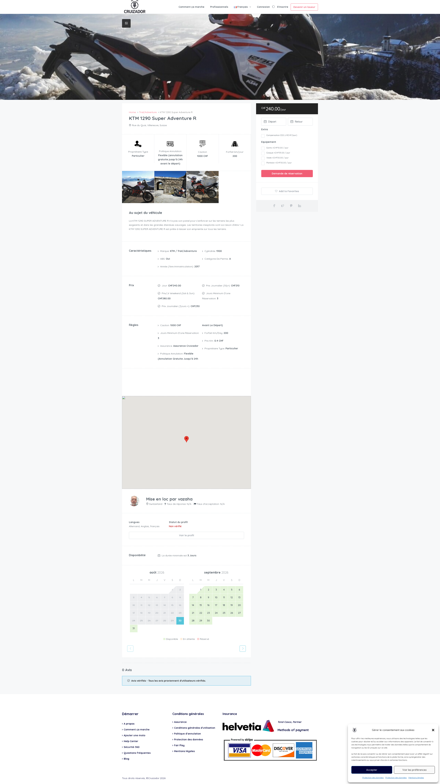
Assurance (180, 722)
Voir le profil (186, 535)
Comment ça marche (191, 6)
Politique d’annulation (187, 733)
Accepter (371, 769)
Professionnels (219, 6)
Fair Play (179, 745)
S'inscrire (282, 6)
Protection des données (373, 777)
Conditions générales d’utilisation (194, 727)
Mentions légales (416, 777)
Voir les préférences (414, 769)
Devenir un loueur (304, 7)
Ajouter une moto (134, 735)
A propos (129, 723)
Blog (126, 758)
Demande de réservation (287, 173)
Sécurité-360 (131, 747)
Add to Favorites (288, 191)
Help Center (131, 741)
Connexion (263, 6)
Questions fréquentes (137, 752)
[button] (433, 730)
